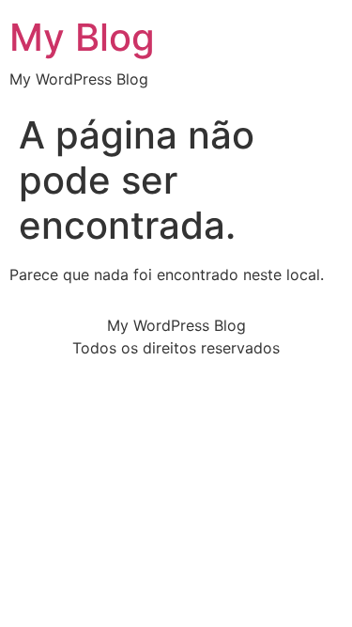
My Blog (82, 37)
